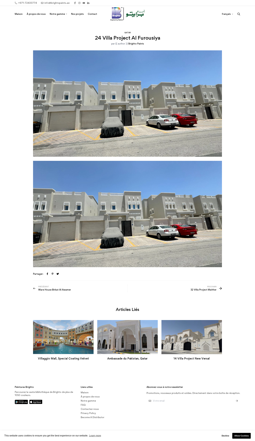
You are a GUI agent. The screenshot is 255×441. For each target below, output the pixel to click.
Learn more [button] (95, 435)
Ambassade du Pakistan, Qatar (127, 358)
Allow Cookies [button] (241, 436)
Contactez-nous (90, 409)
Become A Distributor (92, 417)
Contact (92, 14)
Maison (19, 14)
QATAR (127, 33)
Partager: (38, 273)
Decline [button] (225, 436)
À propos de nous (36, 14)
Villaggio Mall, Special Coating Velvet (63, 358)
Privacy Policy (88, 413)
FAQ (83, 404)
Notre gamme (57, 14)
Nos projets (77, 14)
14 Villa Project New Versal (192, 358)
